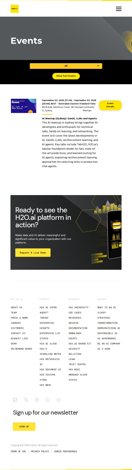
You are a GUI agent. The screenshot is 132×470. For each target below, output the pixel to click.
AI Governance (107, 338)
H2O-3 (43, 348)
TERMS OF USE (18, 451)
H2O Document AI (50, 369)
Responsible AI (108, 333)
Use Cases (75, 312)
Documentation (78, 328)
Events (73, 338)
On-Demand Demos (21, 348)
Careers (16, 322)
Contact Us (18, 333)
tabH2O (44, 317)
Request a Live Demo (33, 252)
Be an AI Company (109, 343)
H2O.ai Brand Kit (80, 343)
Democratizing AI (109, 328)
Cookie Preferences (65, 451)
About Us (16, 307)
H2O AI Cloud (48, 343)
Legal (72, 359)
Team (14, 312)
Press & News (19, 317)
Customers (17, 328)
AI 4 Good (104, 348)
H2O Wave (45, 385)
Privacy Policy (40, 451)
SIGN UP (24, 426)
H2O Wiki (74, 369)
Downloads (75, 333)
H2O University (79, 307)
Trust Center (77, 364)
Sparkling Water (50, 353)
